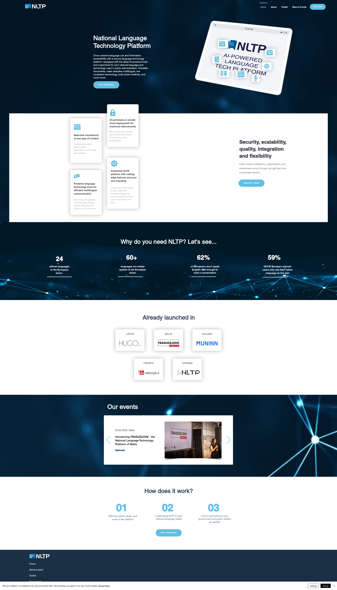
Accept (325, 585)
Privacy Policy (104, 585)
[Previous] (108, 440)
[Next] (229, 440)
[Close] (333, 586)
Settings (313, 585)
